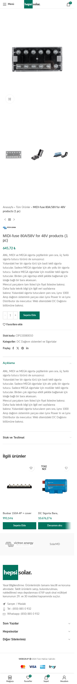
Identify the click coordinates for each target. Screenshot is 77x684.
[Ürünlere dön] (9, 219)
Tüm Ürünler (23, 207)
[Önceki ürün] (5, 219)
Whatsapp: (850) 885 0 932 (23, 614)
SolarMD (55, 544)
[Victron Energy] (19, 544)
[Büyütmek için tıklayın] (10, 99)
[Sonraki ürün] (14, 219)
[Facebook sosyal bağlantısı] (13, 348)
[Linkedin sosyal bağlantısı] (27, 348)
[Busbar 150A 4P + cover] (19, 486)
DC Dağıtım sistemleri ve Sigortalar (37, 342)
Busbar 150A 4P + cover (17, 513)
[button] (19, 525)
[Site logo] (37, 4)
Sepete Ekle (29, 315)
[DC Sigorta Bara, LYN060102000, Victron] (55, 486)
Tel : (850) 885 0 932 (19, 609)
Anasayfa (8, 207)
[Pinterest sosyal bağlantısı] (22, 348)
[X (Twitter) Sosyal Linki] (17, 348)
